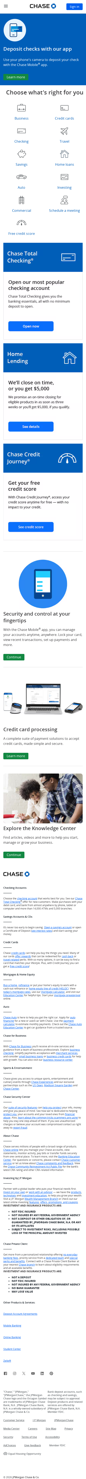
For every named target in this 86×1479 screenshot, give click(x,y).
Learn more (16, 756)
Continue (14, 657)
